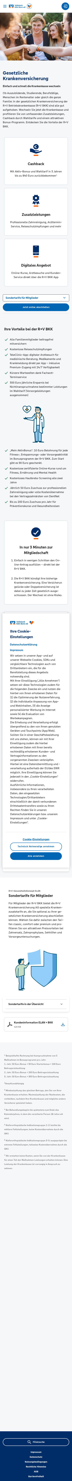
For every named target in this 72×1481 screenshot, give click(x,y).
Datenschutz (36, 1457)
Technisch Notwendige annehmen (36, 846)
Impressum (36, 1452)
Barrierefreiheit (36, 1476)
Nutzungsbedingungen (36, 1461)
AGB (36, 1471)
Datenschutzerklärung (23, 644)
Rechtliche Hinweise (36, 1466)
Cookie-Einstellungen (36, 839)
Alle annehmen (36, 856)
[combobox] (36, 297)
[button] (36, 1004)
